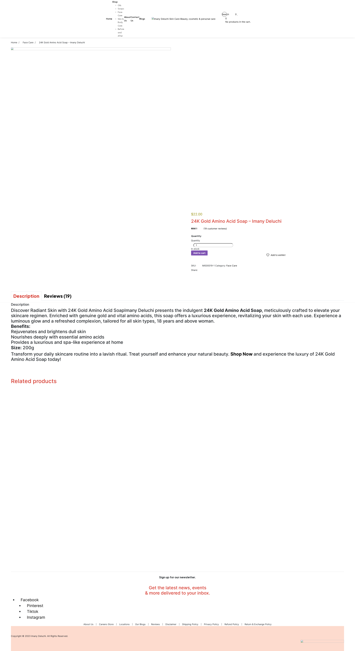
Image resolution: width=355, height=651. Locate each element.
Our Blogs (140, 624)
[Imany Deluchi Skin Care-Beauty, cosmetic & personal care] (183, 19)
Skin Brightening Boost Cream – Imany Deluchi (177, 441)
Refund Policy (232, 624)
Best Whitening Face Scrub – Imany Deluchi (177, 468)
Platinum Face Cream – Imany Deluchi (177, 411)
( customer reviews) (215, 228)
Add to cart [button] (15, 396)
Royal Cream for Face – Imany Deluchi (177, 494)
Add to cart (199, 253)
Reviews (155, 624)
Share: (194, 270)
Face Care (231, 265)
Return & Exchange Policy (258, 624)
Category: (220, 265)
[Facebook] (206, 270)
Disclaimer (170, 624)
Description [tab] (26, 296)
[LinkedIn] (213, 270)
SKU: (193, 265)
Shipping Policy (190, 624)
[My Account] (231, 14)
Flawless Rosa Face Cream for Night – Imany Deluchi (177, 551)
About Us (88, 624)
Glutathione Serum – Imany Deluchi (177, 524)
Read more (14, 426)
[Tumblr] (217, 270)
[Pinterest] (221, 270)
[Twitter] (209, 270)
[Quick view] (10, 400)
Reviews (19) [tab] (58, 296)
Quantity (196, 236)
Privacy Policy (211, 624)
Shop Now (241, 354)
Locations (124, 624)
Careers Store (106, 624)
